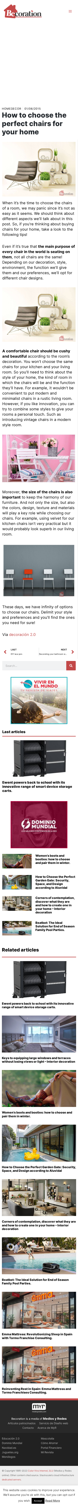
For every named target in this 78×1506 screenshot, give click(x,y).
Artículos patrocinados (21, 1423)
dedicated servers (11, 1479)
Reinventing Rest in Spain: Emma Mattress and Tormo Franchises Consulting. (36, 1390)
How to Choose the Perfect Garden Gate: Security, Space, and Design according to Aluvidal (55, 882)
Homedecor (11, 108)
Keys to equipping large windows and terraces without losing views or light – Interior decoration (38, 1059)
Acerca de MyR (46, 1427)
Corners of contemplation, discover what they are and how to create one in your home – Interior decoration (55, 905)
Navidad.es (9, 1447)
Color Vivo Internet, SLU (40, 1470)
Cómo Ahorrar (49, 1443)
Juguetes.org (10, 1452)
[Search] (71, 665)
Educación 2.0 (11, 1438)
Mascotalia (47, 1438)
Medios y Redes (55, 1418)
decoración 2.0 (22, 634)
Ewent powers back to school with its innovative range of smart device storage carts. (37, 786)
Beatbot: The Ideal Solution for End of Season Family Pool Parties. (55, 926)
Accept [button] (38, 1500)
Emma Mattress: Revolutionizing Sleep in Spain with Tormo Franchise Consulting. (37, 1336)
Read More (52, 1500)
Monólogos (8, 1456)
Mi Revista (47, 1452)
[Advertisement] (39, 63)
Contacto (28, 1427)
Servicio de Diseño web (53, 1423)
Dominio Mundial (12, 1443)
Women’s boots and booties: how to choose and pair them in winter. (52, 859)
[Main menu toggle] (70, 11)
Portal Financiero (51, 1447)
